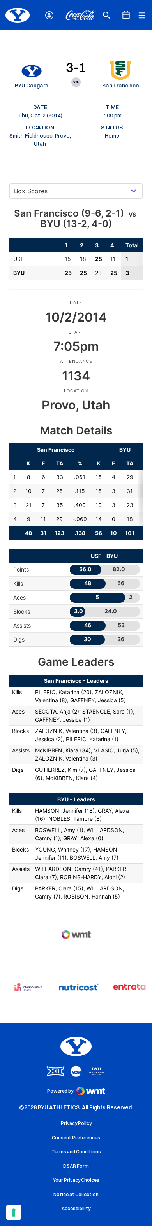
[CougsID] (49, 15)
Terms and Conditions (76, 1151)
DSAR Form (76, 1166)
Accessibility (76, 1208)
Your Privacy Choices (76, 1180)
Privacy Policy (76, 1123)
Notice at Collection (76, 1194)
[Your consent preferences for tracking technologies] (13, 1212)
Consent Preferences (76, 1137)
